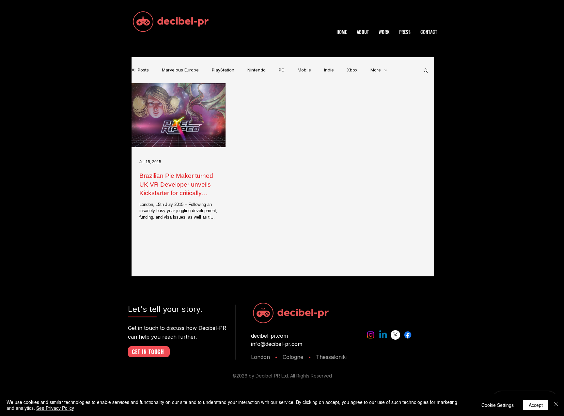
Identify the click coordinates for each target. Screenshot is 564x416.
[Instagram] (370, 335)
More (375, 70)
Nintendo (256, 70)
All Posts (140, 70)
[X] (395, 335)
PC (282, 70)
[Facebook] (408, 335)
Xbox (352, 70)
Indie (329, 70)
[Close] (556, 405)
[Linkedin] (383, 335)
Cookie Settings (497, 405)
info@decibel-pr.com (276, 344)
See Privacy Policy (55, 408)
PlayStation (223, 70)
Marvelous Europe (180, 70)
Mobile (304, 70)
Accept (536, 405)
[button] (426, 71)
